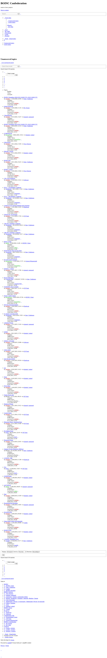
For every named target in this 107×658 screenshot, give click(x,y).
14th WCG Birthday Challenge (12, 232)
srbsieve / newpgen (9, 341)
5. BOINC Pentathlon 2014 (11, 539)
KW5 (7, 432)
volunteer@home (8, 323)
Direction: (29, 551)
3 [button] (4, 79)
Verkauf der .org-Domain (10, 214)
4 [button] (4, 81)
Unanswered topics (9, 43)
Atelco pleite (7, 350)
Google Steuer (8, 413)
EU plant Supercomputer (10, 259)
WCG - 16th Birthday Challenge (12, 196)
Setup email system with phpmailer (13, 521)
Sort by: (16, 551)
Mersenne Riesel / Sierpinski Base (13, 422)
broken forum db (8, 106)
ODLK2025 (7, 142)
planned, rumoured (29, 117)
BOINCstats (7, 160)
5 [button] (4, 82)
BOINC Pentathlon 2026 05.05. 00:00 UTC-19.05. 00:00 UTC (21, 97)
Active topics (7, 44)
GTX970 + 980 (8, 458)
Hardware (26, 207)
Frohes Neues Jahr (9, 395)
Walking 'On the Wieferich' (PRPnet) (13, 449)
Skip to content (5, 10)
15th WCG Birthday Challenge (12, 223)
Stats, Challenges (28, 99)
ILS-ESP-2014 (8, 512)
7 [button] (4, 85)
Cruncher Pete (9, 279)
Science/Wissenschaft (31, 261)
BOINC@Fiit (7, 530)
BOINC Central (8, 169)
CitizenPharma (8, 115)
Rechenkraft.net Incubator (11, 503)
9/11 (5, 467)
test (5, 368)
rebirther (8, 99)
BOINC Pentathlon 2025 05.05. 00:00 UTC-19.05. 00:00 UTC (21, 124)
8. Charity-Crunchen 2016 (11, 314)
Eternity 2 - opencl (9, 268)
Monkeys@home (8, 404)
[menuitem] (12, 21)
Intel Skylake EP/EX (9, 359)
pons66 (8, 540)
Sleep (5, 377)
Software (26, 180)
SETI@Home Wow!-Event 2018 (12, 250)
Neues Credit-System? (10, 295)
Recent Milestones (9, 277)
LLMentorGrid (8, 133)
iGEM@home (8, 476)
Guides (26, 522)
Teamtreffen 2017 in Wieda (11, 286)
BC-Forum (27, 108)
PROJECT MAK (8, 151)
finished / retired (30, 135)
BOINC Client (26, 243)
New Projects (27, 144)
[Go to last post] (19, 103)
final (5, 494)
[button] (4, 72)
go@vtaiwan (7, 485)
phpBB (9, 643)
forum (12, 640)
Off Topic (26, 216)
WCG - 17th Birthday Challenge (12, 187)
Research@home (8, 440)
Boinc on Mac (8, 241)
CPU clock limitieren (9, 178)
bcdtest (6, 332)
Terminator (8, 189)
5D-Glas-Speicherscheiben (11, 304)
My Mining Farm (8, 431)
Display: (4, 551)
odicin (7, 243)
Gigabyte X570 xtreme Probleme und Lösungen (16, 205)
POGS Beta (7, 386)
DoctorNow (9, 135)
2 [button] (4, 78)
